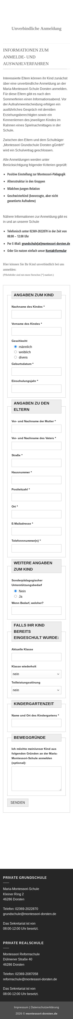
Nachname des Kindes (28, 306)
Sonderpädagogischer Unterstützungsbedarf (27, 583)
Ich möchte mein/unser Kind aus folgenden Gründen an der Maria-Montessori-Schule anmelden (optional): (35, 755)
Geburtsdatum (22, 363)
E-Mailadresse (22, 523)
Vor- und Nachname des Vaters (34, 438)
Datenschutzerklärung (45, 1007)
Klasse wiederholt (24, 666)
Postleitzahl (21, 489)
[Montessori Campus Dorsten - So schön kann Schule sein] (31, 7)
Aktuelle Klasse (22, 649)
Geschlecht (19, 340)
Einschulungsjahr (25, 381)
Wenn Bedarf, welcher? (28, 603)
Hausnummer (22, 472)
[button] (5, 7)
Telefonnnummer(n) (26, 540)
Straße (17, 455)
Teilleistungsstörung (26, 682)
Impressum (21, 1007)
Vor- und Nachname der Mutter (34, 421)
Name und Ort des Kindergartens (35, 715)
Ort (15, 506)
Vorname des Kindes (27, 323)
